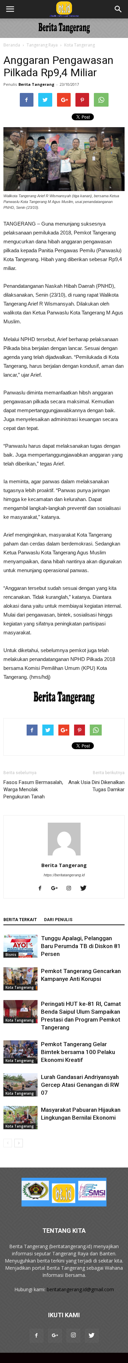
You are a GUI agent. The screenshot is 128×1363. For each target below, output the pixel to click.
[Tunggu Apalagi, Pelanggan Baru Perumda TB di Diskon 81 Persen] (20, 946)
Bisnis (10, 954)
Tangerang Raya (42, 45)
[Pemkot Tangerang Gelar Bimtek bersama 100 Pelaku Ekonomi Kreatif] (20, 1052)
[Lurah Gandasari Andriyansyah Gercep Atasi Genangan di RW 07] (20, 1085)
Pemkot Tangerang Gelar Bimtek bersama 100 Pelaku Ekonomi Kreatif (78, 1052)
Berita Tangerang (36, 84)
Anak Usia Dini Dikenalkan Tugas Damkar (96, 786)
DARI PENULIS (58, 919)
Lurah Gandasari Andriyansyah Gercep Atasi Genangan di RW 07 (80, 1085)
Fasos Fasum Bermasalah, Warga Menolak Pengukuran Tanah (33, 789)
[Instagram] (71, 889)
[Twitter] (85, 889)
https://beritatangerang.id (64, 875)
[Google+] (57, 889)
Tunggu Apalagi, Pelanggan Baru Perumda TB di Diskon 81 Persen (81, 946)
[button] (118, 9)
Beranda (11, 45)
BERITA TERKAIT (20, 919)
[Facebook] (42, 889)
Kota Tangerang (79, 45)
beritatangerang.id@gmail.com (80, 1289)
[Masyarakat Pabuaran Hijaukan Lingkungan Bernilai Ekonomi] (20, 1118)
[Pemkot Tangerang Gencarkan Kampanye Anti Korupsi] (20, 979)
